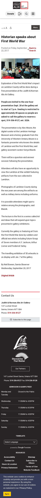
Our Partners (20, 369)
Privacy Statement (9, 468)
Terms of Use (32, 466)
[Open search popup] (26, 14)
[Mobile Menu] (33, 14)
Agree (7, 494)
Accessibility (9, 457)
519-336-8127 (14, 313)
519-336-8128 (31, 380)
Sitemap (31, 457)
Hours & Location (9, 464)
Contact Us (9, 461)
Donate (10, 14)
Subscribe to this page (22, 319)
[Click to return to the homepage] (20, 5)
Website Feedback (32, 470)
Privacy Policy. (25, 488)
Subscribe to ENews (31, 462)
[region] (35, 27)
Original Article (7, 275)
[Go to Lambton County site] (20, 342)
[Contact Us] (20, 14)
